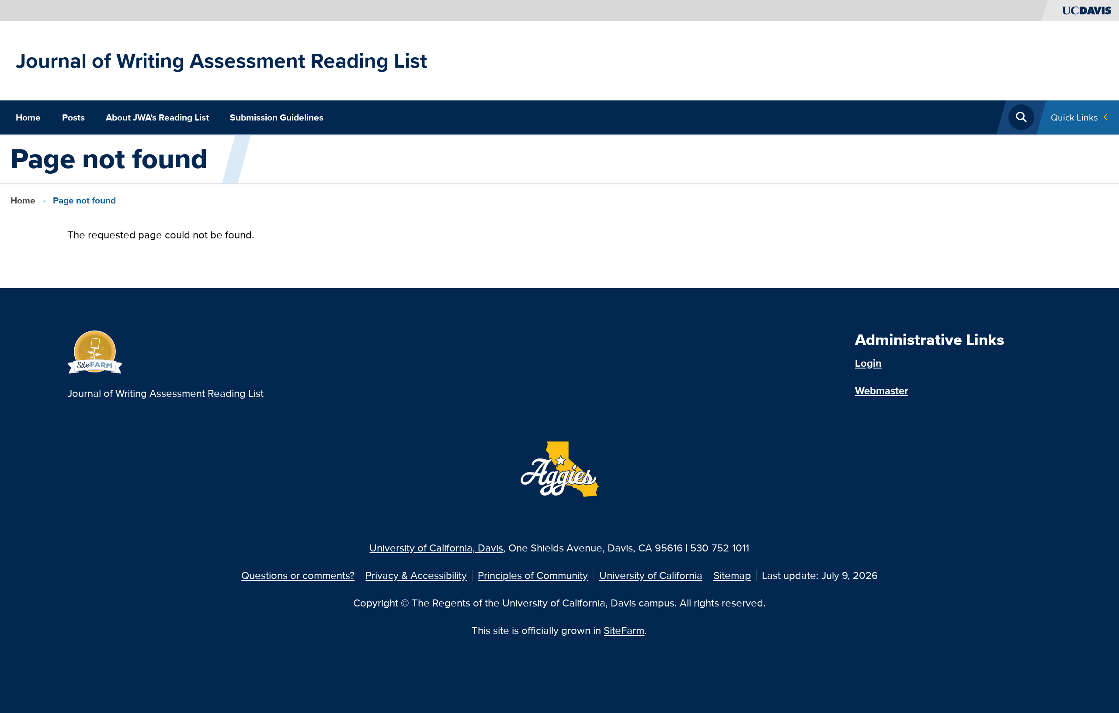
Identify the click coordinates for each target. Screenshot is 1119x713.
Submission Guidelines (276, 117)
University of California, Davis (436, 547)
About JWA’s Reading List (157, 117)
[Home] (95, 350)
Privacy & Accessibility (416, 575)
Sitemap (732, 575)
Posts (73, 117)
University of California (650, 575)
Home (28, 117)
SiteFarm (624, 630)
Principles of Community (533, 575)
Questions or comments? (297, 575)
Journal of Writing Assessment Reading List (221, 60)
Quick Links (1074, 117)
